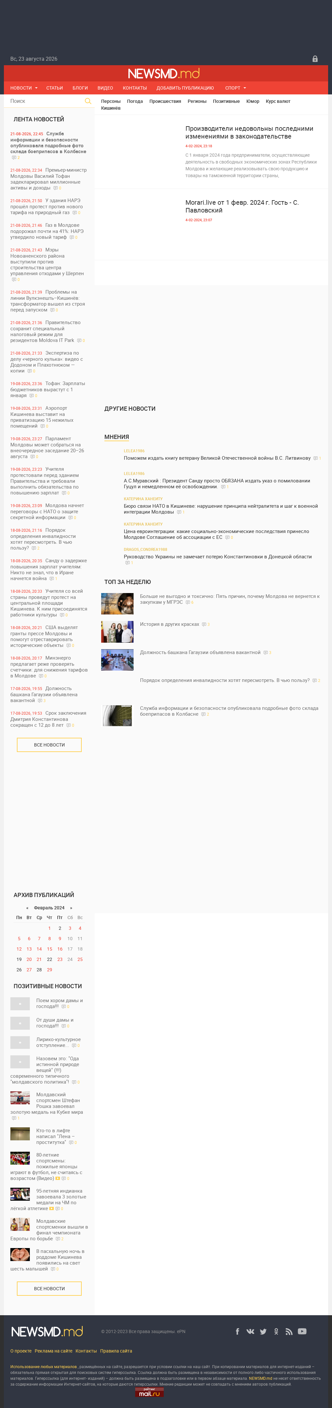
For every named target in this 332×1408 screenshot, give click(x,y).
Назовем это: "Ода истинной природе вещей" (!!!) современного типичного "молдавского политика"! (45, 1070)
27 (29, 969)
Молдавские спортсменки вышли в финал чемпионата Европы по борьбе (49, 1230)
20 (29, 959)
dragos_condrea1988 (145, 549)
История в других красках (175, 624)
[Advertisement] (49, 817)
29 (49, 969)
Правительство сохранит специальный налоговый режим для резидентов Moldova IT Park (47, 331)
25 (80, 959)
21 (39, 959)
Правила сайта (116, 1351)
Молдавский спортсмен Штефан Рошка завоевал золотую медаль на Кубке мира (46, 1106)
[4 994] (140, 150)
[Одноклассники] (276, 1331)
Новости (21, 88)
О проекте (20, 1351)
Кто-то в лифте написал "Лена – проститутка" (56, 1136)
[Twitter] (263, 1331)
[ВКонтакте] (250, 1331)
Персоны (111, 101)
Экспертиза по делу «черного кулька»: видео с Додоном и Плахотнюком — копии (46, 361)
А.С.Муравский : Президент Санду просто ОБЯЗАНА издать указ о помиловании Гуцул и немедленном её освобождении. (217, 484)
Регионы (197, 101)
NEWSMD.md (261, 1378)
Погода (135, 101)
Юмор (252, 101)
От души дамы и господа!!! (55, 1022)
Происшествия (165, 101)
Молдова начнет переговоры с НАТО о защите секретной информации (47, 511)
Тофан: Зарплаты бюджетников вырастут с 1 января (47, 389)
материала (237, 1378)
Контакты (135, 88)
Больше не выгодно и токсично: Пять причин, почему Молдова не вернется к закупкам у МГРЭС (230, 599)
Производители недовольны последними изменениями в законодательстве (249, 132)
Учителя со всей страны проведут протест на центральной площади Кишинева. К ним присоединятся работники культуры (48, 603)
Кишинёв (111, 108)
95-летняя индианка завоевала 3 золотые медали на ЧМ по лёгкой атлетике (48, 1199)
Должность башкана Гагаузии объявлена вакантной (43, 694)
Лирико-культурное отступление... (58, 1042)
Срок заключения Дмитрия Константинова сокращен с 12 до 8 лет (48, 719)
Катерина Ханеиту (143, 498)
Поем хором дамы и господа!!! (59, 1003)
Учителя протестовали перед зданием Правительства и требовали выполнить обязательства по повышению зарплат (44, 481)
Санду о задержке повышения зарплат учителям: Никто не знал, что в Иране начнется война (48, 569)
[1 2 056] (140, 224)
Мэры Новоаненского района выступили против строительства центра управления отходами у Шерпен (47, 264)
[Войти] (315, 58)
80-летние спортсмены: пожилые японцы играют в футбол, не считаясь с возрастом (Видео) (46, 1166)
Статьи (54, 88)
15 (49, 949)
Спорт (232, 88)
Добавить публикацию (185, 88)
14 (39, 949)
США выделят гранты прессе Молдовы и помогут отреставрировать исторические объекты (44, 636)
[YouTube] (302, 1331)
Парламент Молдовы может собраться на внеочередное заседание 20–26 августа (47, 447)
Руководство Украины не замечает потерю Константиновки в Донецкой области (218, 559)
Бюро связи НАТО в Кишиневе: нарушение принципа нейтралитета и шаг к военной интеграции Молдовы (221, 509)
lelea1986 (134, 450)
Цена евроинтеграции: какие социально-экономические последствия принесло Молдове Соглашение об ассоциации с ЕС (216, 534)
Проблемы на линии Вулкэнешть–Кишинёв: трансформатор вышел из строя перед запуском (47, 300)
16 (60, 949)
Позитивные (226, 101)
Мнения (116, 437)
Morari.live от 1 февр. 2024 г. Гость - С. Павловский (242, 206)
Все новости (49, 745)
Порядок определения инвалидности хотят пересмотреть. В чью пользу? (43, 539)
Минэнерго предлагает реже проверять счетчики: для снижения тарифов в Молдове (49, 666)
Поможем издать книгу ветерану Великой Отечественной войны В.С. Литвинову (222, 458)
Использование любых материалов (43, 1366)
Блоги (80, 88)
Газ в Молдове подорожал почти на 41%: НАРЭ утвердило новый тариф (47, 231)
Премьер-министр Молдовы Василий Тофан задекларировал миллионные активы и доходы (48, 178)
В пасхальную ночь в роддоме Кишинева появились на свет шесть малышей (47, 1260)
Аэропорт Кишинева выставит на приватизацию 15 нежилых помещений (41, 417)
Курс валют (278, 101)
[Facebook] (237, 1331)
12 (19, 949)
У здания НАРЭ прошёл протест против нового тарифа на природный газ (46, 206)
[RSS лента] (289, 1331)
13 (29, 949)
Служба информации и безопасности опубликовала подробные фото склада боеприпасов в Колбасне (48, 145)
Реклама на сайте (53, 1351)
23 (60, 959)
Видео (105, 88)
